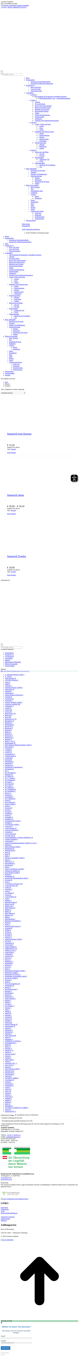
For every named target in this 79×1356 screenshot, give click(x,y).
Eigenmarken (9, 653)
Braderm (8, 739)
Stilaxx (8, 1047)
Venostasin (9, 1084)
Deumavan (9, 765)
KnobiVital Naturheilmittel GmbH (16, 878)
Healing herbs (10, 850)
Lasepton (8, 889)
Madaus (8, 900)
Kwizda (8, 880)
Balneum (8, 715)
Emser (7, 800)
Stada (8, 1045)
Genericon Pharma (11, 830)
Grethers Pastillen (11, 839)
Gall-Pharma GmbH (12, 824)
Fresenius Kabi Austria (13, 821)
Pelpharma (9, 961)
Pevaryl (8, 967)
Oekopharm (9, 943)
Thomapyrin (9, 1072)
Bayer (8, 717)
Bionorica (9, 736)
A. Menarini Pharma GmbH (14, 674)
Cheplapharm (10, 754)
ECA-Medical (10, 798)
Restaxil (8, 995)
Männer (7, 660)
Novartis (8, 934)
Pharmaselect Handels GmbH (15, 971)
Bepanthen (9, 721)
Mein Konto (26, 224)
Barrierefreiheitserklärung (9, 1213)
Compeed (8, 758)
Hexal (7, 860)
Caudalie (8, 750)
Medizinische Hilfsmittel (13, 662)
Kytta (7, 882)
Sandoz (8, 1011)
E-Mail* (3, 1341)
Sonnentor (9, 1039)
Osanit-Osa (9, 956)
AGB (2, 1211)
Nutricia (8, 937)
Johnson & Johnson (12, 871)
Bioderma (9, 728)
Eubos (7, 806)
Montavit (9, 915)
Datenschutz (5, 1209)
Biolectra (8, 734)
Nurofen (8, 935)
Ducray (8, 793)
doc (7, 771)
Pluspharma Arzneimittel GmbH (16, 976)
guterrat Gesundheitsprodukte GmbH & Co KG (21, 843)
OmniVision (9, 952)
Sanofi (8, 1013)
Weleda (8, 1100)
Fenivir (8, 815)
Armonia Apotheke (12, 704)
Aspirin (8, 708)
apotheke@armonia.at (13, 1137)
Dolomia (9, 774)
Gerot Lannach (10, 834)
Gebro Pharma (10, 828)
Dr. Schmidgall (10, 789)
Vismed (8, 1093)
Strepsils (8, 1048)
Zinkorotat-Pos (10, 1111)
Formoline (9, 817)
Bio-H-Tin (9, 726)
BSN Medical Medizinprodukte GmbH (18, 745)
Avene (8, 711)
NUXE (8, 941)
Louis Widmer (10, 897)
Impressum (4, 1207)
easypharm (9, 797)
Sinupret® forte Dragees (19, 433)
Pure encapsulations (12, 984)
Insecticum (9, 865)
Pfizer (7, 969)
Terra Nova (9, 1065)
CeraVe (8, 752)
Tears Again (9, 1059)
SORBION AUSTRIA (13, 1041)
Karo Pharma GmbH (12, 873)
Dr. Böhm (9, 776)
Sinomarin (9, 1032)
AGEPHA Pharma (11, 680)
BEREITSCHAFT (20, 7)
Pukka (7, 982)
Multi (7, 917)
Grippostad (9, 841)
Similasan (8, 1030)
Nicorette (8, 928)
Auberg (8, 710)
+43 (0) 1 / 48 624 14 (13, 1135)
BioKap (8, 732)
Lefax (7, 891)
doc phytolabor (10, 773)
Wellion (8, 1102)
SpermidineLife (10, 1043)
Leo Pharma (9, 893)
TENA (8, 1061)
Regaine (8, 991)
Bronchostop (10, 743)
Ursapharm (9, 1080)
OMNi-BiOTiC (11, 948)
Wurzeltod (9, 1106)
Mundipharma (10, 919)
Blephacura (9, 737)
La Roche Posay (11, 885)
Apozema (8, 700)
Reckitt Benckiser (11, 989)
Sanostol (8, 1017)
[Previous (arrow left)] (1, 1354)
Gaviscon (8, 826)
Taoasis (8, 1056)
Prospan (8, 980)
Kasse (38, 229)
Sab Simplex (9, 1006)
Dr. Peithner (9, 787)
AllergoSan (9, 689)
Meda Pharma (10, 908)
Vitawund (9, 1096)
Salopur (8, 1008)
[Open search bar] (2, 72)
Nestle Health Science (12, 926)
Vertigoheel (9, 1085)
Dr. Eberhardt (10, 780)
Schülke (8, 1021)
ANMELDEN (5, 1348)
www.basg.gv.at (6, 1177)
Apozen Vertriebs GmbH (13, 702)
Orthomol (8, 954)
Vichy (8, 1091)
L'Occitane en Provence (14, 884)
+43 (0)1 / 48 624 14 (7, 7)
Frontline (8, 823)
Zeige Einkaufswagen (29, 229)
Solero (7, 1037)
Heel (7, 854)
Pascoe (8, 960)
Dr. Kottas (9, 784)
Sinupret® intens (15, 495)
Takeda (8, 1052)
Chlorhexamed (10, 756)
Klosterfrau (9, 876)
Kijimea (8, 874)
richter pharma (10, 998)
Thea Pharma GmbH (12, 1069)
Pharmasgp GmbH (11, 972)
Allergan (8, 686)
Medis (8, 911)
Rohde (7, 1002)
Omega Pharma (10, 947)
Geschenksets (9, 656)
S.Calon (8, 1004)
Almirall (8, 691)
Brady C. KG (10, 741)
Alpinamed (9, 693)
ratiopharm (9, 985)
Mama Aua (9, 904)
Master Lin (9, 906)
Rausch (8, 987)
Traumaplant (9, 1074)
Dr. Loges (9, 786)
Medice (8, 910)
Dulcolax (8, 795)
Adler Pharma (10, 678)
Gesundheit (8, 658)
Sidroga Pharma (11, 1024)
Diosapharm (9, 769)
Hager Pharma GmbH (12, 847)
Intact (7, 867)
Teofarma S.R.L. (11, 1063)
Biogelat (8, 730)
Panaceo (8, 958)
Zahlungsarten (5, 1219)
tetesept (8, 1067)
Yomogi (8, 1109)
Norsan (8, 932)
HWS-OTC (9, 861)
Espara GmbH (10, 804)
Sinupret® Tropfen (16, 556)
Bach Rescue (10, 713)
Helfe (7, 856)
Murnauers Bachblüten (13, 921)
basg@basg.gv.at (6, 1179)
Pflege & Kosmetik (11, 664)
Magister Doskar (11, 902)
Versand (13, 449)
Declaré (8, 760)
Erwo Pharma (10, 802)
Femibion (8, 813)
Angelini (8, 697)
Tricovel (8, 1076)
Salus (7, 1009)
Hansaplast (9, 848)
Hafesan (8, 845)
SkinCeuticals (10, 1035)
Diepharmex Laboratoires (14, 767)
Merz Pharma (10, 913)
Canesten (8, 749)
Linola (8, 895)
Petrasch (8, 965)
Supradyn (9, 1050)
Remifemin (9, 993)
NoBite (8, 930)
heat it (7, 852)
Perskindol (9, 963)
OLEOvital (9, 945)
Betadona (8, 723)
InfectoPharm (10, 863)
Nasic (7, 924)
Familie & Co (9, 655)
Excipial (8, 811)
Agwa (7, 682)
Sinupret (8, 1034)
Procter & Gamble (11, 978)
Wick (7, 1104)
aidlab (7, 684)
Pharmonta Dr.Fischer (12, 974)
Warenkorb (26, 226)
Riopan (8, 1000)
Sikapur (8, 1028)
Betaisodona (9, 724)
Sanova (8, 1019)
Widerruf (4, 1220)
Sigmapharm (10, 1026)
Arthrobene (9, 706)
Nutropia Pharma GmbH (13, 939)
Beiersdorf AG (10, 719)
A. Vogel (8, 676)
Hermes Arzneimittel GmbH (14, 858)
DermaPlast (9, 761)
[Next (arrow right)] (4, 1354)
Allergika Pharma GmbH (14, 687)
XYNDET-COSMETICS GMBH (16, 1108)
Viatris (7, 1087)
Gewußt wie (10, 836)
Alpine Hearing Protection (14, 695)
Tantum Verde (10, 1054)
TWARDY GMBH (12, 1078)
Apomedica (9, 699)
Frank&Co (9, 819)
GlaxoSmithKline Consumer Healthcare (19, 837)
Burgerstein (9, 747)
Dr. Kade (8, 782)
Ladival (8, 887)
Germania (9, 832)
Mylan (7, 923)
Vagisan (8, 1082)
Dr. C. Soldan (10, 778)
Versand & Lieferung (8, 1217)
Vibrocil (8, 1089)
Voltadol (8, 1098)
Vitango (8, 1095)
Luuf (7, 898)
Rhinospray (9, 997)
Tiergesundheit (10, 666)
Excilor (8, 810)
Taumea (8, 1058)
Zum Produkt (11, 452)
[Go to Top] (39, 1319)
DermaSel (9, 763)
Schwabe (8, 1022)
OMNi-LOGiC (10, 950)
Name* (3, 1336)
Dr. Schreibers (10, 791)
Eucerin (8, 808)
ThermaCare (9, 1071)
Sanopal (8, 1015)
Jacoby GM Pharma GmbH (14, 869)
